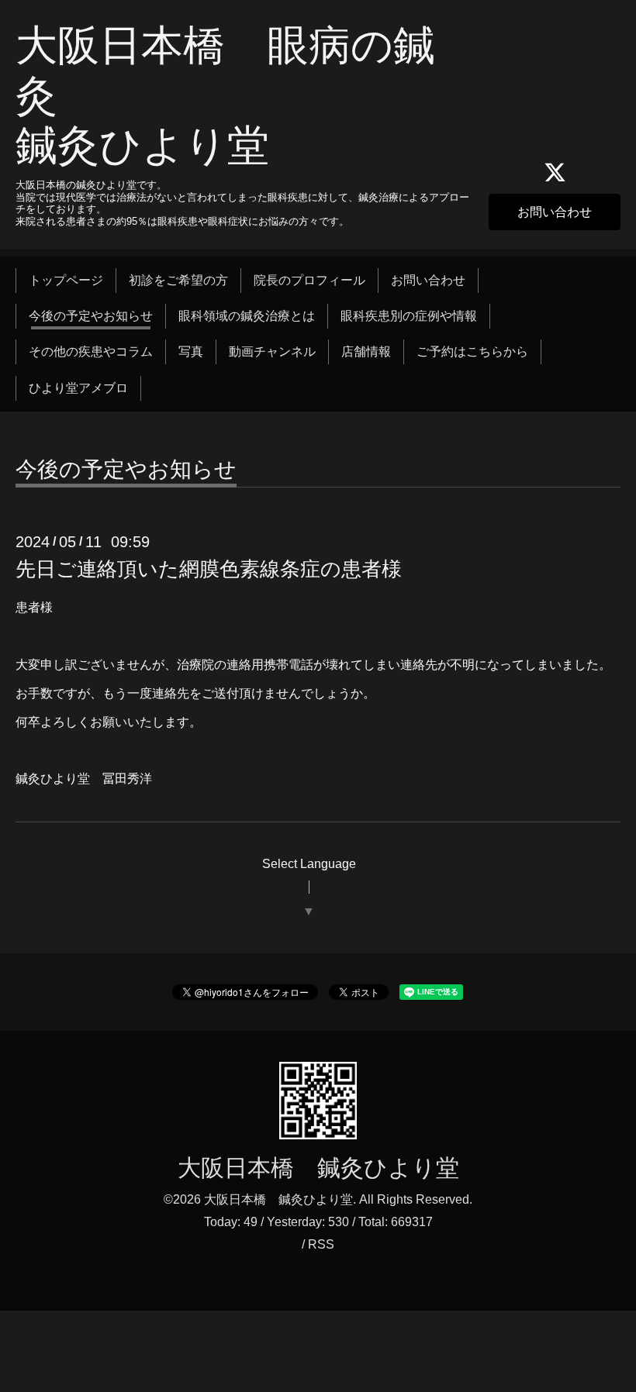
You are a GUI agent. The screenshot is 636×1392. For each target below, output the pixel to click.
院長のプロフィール (309, 280)
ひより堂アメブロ (78, 388)
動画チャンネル (272, 351)
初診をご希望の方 (178, 280)
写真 (190, 351)
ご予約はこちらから (472, 351)
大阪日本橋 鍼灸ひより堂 (318, 1167)
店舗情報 (366, 351)
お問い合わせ (554, 212)
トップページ (66, 280)
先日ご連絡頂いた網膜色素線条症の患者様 (209, 569)
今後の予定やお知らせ (91, 315)
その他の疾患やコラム (91, 351)
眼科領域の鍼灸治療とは (246, 315)
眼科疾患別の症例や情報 (408, 315)
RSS (321, 1244)
